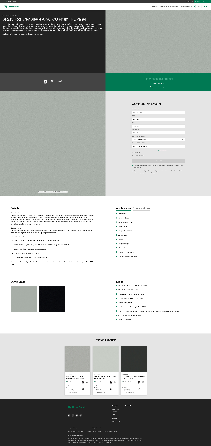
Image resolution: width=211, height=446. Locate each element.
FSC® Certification (138, 143)
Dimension (135, 129)
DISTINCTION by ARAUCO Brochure (130, 298)
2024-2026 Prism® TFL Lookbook (129, 290)
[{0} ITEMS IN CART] (199, 6)
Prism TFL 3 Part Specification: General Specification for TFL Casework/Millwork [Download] (148, 311)
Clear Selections (162, 150)
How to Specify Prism (125, 302)
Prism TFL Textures (124, 320)
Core (134, 116)
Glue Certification (138, 136)
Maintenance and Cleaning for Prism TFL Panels (134, 307)
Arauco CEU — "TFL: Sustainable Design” (132, 294)
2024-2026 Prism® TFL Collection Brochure (132, 285)
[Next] (149, 370)
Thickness (135, 109)
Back (134, 122)
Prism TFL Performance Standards (129, 315)
